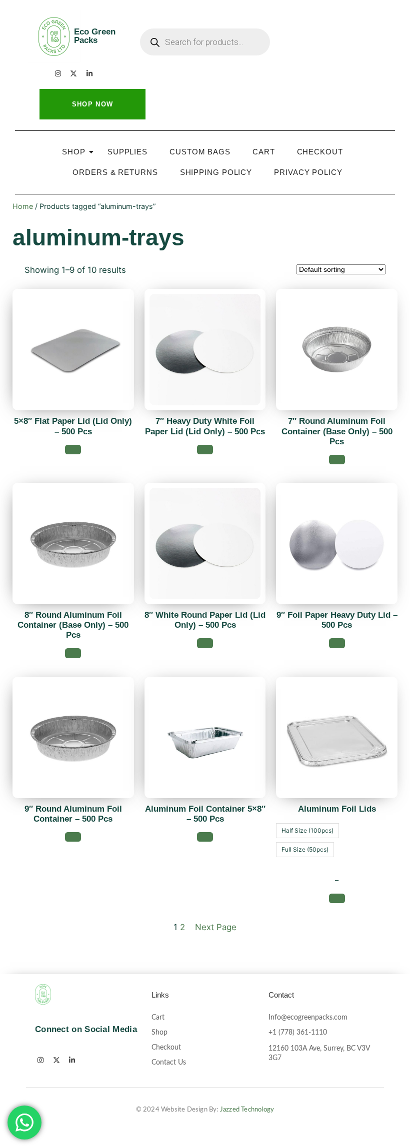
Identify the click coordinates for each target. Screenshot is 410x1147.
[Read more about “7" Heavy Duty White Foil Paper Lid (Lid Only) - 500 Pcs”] (205, 449)
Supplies (128, 151)
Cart (263, 151)
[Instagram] (58, 73)
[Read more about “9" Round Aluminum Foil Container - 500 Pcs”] (73, 837)
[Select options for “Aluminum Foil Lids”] (337, 898)
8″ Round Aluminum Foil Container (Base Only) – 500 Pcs (73, 625)
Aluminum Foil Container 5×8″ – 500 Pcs (205, 814)
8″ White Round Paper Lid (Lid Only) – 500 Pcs (205, 620)
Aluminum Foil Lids (337, 809)
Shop (74, 151)
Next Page (215, 927)
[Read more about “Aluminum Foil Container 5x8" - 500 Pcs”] (205, 837)
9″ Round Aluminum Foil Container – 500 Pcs (73, 814)
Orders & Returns (115, 172)
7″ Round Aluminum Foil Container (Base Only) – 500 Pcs (337, 431)
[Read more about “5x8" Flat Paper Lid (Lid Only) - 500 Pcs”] (73, 449)
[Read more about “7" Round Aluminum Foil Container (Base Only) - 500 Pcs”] (337, 459)
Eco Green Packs (95, 36)
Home (22, 206)
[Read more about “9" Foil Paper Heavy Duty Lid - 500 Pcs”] (337, 643)
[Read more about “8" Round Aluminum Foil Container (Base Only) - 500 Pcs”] (73, 653)
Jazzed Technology (247, 1110)
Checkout (320, 151)
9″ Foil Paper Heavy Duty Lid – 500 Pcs (337, 620)
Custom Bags (200, 151)
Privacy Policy (308, 172)
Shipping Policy (216, 172)
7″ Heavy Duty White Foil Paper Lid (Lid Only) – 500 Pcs (205, 426)
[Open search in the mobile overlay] (205, 41)
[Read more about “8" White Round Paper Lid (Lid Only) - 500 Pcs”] (205, 643)
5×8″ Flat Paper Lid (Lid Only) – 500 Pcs (73, 426)
